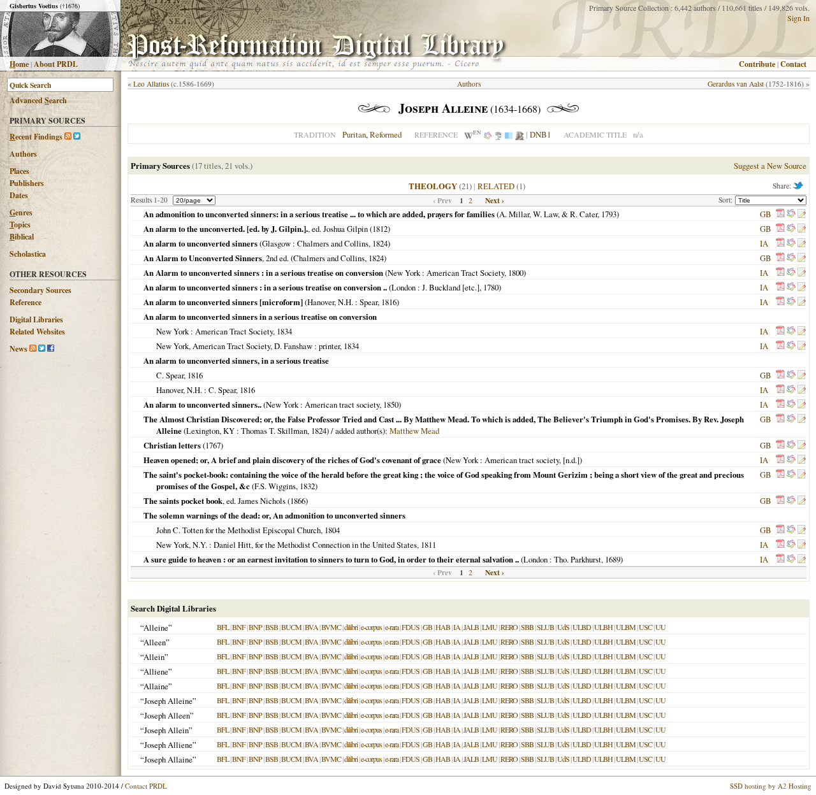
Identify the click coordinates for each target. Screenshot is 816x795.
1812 (380, 228)
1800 (515, 272)
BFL (223, 627)
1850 (390, 404)
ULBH (603, 627)
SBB (527, 627)
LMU (489, 627)
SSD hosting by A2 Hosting (771, 786)
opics (20, 224)
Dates (19, 195)
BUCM (291, 627)
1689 (612, 559)
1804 (332, 530)
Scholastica (28, 253)
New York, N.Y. (181, 544)
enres (21, 212)
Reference (25, 302)
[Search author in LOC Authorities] (508, 134)
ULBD (581, 627)
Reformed (386, 134)
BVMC (331, 627)
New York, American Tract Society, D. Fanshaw (234, 346)
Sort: (726, 199)
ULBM (626, 627)
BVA (311, 627)
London (403, 287)
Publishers (27, 183)
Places (19, 171)
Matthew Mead (414, 430)
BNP (255, 627)
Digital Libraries (36, 319)
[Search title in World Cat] (791, 214)
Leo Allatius (151, 84)
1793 (608, 214)
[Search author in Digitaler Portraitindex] (519, 134)
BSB (271, 627)
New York (404, 272)
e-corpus (371, 627)
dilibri (351, 627)
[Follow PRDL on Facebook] (50, 348)
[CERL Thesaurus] (498, 134)
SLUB (545, 627)
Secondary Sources (40, 290)
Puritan (354, 134)
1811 (428, 544)
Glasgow (276, 243)
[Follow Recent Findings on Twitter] (76, 136)
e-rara (391, 627)
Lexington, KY (210, 430)
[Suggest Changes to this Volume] (801, 214)
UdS (563, 627)
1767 (213, 445)
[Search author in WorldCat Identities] (487, 134)
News (18, 348)
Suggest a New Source (770, 165)
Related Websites (37, 331)
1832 (307, 486)
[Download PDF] (780, 214)
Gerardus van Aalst (736, 84)
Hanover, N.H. (330, 302)
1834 (284, 331)
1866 (297, 500)
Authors (23, 153)
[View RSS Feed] (67, 136)
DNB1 (540, 134)
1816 (389, 302)
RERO (509, 627)
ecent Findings (36, 136)
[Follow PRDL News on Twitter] (41, 348)
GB (765, 214)
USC (645, 627)
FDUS (410, 627)
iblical (22, 236)
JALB (471, 627)
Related (495, 186)
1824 (380, 243)
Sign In (798, 18)
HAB (442, 627)
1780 (491, 287)
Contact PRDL (146, 786)
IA (764, 243)
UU (660, 627)
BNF (238, 627)
